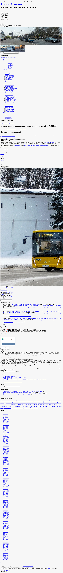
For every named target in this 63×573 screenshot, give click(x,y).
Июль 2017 (5, 533)
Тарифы (7, 114)
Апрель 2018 (5, 523)
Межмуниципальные (9, 76)
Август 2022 (5, 465)
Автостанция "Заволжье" (26, 401)
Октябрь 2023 (6, 450)
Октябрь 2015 (6, 556)
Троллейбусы (10, 65)
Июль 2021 (5, 480)
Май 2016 (5, 548)
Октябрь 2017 (6, 529)
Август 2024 (5, 439)
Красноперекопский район (11, 88)
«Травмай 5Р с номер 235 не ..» (33, 304)
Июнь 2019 (5, 507)
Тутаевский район (9, 92)
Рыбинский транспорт (5, 562)
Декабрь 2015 (6, 554)
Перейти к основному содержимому (8, 57)
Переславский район (9, 104)
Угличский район (9, 106)
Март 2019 (5, 511)
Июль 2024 (5, 440)
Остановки (5, 84)
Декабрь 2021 (6, 474)
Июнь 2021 (5, 481)
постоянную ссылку (4, 146)
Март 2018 (5, 524)
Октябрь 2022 (6, 463)
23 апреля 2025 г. (9, 292)
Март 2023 (5, 458)
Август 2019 (5, 505)
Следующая (10, 123)
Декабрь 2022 (6, 461)
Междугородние (8, 79)
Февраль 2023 (6, 459)
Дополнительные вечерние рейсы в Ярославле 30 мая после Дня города (18, 395)
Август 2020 (5, 492)
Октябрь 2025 (6, 423)
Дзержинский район (9, 85)
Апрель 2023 (5, 457)
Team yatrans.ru (23, 129)
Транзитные (7, 81)
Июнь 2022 (5, 468)
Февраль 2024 (6, 446)
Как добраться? (8, 118)
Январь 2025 (5, 433)
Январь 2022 (5, 473)
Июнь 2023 (5, 454)
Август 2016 (5, 545)
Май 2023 (5, 455)
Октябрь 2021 (6, 476)
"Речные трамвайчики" (6, 401)
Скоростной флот (39, 404)
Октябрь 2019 (6, 503)
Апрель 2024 (5, 443)
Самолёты (32, 404)
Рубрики (2, 386)
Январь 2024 (5, 447)
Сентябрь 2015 (6, 557)
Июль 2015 (5, 559)
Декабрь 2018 (6, 514)
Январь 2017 (5, 539)
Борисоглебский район (10, 102)
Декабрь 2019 (6, 501)
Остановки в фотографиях (4, 404)
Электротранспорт (16, 408)
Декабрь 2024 (6, 435)
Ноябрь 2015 (5, 555)
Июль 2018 (5, 519)
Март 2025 (5, 431)
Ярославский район (9, 91)
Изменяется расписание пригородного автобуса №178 (14, 377)
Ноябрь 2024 (5, 436)
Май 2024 (5, 442)
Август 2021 (5, 479)
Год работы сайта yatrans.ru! (9, 376)
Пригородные (8, 78)
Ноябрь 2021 (5, 475)
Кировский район (9, 87)
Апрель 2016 (5, 549)
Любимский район (9, 107)
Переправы (12, 404)
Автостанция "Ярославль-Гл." (42, 401)
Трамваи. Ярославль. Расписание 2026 (19, 304)
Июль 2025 (5, 427)
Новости (5, 59)
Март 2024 (5, 444)
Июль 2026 (5, 414)
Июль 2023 (5, 453)
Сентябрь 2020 (6, 491)
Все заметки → (3, 332)
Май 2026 (5, 416)
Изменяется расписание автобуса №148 (11, 380)
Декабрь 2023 (6, 448)
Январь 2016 (5, 553)
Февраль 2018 (6, 525)
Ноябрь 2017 (5, 528)
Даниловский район (9, 97)
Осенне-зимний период (55, 403)
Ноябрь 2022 (5, 462)
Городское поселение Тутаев (11, 93)
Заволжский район (9, 90)
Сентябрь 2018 (6, 517)
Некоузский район (9, 110)
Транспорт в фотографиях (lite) (38, 406)
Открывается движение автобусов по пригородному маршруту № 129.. (28, 305)
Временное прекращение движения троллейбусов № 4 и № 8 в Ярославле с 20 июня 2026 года (23, 393)
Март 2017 (5, 537)
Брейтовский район (9, 111)
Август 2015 (5, 558)
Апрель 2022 (5, 470)
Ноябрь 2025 (5, 422)
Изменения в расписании (29, 145)
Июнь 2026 (5, 415)
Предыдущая (3, 123)
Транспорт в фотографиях (21, 406)
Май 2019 (5, 508)
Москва (2, 154)
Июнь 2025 (5, 428)
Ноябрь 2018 (5, 515)
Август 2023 (5, 452)
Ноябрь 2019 (5, 502)
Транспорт (7, 61)
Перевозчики (8, 117)
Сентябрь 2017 (6, 531)
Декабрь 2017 (6, 527)
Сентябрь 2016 (6, 544)
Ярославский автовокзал (45, 145)
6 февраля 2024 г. (9, 287)
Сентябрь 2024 (6, 438)
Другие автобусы (9, 77)
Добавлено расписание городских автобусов (12, 381)
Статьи (6, 116)
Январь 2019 (5, 513)
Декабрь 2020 (6, 487)
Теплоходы (10, 67)
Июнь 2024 (5, 441)
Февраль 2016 (6, 551)
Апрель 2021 (5, 483)
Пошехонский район (9, 103)
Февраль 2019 (6, 512)
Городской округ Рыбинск (10, 96)
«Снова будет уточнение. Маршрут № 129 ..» (52, 305)
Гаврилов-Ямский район (10, 99)
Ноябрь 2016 (5, 542)
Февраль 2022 (6, 472)
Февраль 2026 (6, 419)
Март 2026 (5, 418)
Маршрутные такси (9, 75)
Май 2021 (5, 482)
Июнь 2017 (5, 534)
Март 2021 (5, 484)
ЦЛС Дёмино (3, 408)
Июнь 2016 (5, 547)
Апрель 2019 (5, 510)
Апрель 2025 (5, 430)
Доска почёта (8, 403)
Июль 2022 (5, 467)
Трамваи (9, 66)
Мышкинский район (9, 108)
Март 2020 (5, 497)
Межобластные (8, 80)
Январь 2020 (5, 500)
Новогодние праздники (36, 403)
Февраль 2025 (6, 432)
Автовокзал (7, 113)
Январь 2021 (5, 486)
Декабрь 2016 (6, 540)
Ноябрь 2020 (5, 489)
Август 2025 (5, 426)
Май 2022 (5, 469)
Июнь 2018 (5, 521)
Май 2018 (5, 522)
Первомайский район (9, 109)
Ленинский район (9, 86)
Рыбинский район (9, 95)
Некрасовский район (9, 98)
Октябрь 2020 (6, 490)
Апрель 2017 (5, 536)
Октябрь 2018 (6, 516)
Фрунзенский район (9, 89)
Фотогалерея (58, 406)
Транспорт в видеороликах (9, 406)
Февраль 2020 (6, 499)
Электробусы (10, 64)
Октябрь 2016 (6, 543)
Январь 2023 (5, 460)
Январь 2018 (5, 526)
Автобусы (10, 63)
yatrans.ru (49, 568)
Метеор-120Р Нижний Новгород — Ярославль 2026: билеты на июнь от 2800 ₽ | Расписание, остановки (35, 307)
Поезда (9, 68)
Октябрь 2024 (6, 437)
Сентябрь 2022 (6, 464)
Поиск (1, 52)
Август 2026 (5, 412)
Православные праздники (24, 404)
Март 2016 (5, 550)
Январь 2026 (5, 420)
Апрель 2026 (5, 417)
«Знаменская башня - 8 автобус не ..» (23, 316)
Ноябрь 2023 (5, 449)
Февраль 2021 (6, 485)
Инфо (4, 112)
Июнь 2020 (5, 494)
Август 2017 (5, 532)
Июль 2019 (5, 506)
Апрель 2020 (5, 496)
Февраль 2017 (6, 538)
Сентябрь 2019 (6, 504)
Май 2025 (5, 429)
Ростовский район (9, 101)
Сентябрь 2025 (6, 425)
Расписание (5, 69)
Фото (4, 60)
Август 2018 (5, 518)
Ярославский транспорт (11, 4)
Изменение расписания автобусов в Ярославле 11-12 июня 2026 (16, 394)
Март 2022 (5, 471)
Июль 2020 (5, 493)
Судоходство (47, 404)
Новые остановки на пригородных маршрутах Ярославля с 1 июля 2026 (18, 392)
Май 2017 (5, 535)
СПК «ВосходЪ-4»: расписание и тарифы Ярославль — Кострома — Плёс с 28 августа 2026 (22, 391)
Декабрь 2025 (6, 421)
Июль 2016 (5, 546)
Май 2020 (5, 495)
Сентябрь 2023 (6, 451)
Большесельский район (10, 100)
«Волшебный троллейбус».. (9, 378)
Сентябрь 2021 (6, 478)
